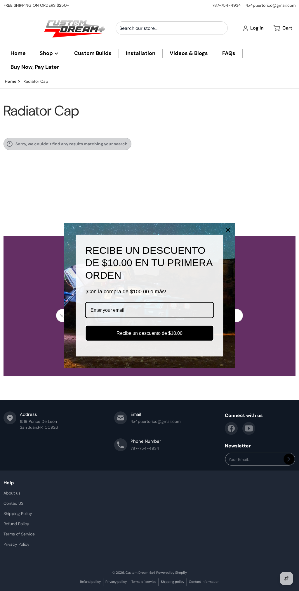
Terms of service (143, 582)
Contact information (204, 582)
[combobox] (172, 28)
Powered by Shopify (171, 573)
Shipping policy (172, 582)
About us (12, 493)
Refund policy (90, 582)
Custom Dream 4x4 (140, 573)
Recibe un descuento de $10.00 (149, 333)
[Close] (228, 230)
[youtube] (248, 428)
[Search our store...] (221, 28)
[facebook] (231, 428)
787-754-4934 (226, 5)
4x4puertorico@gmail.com (270, 5)
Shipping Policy (18, 513)
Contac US (13, 503)
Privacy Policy (16, 544)
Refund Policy (16, 523)
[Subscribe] (289, 459)
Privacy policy (116, 582)
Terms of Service (19, 534)
